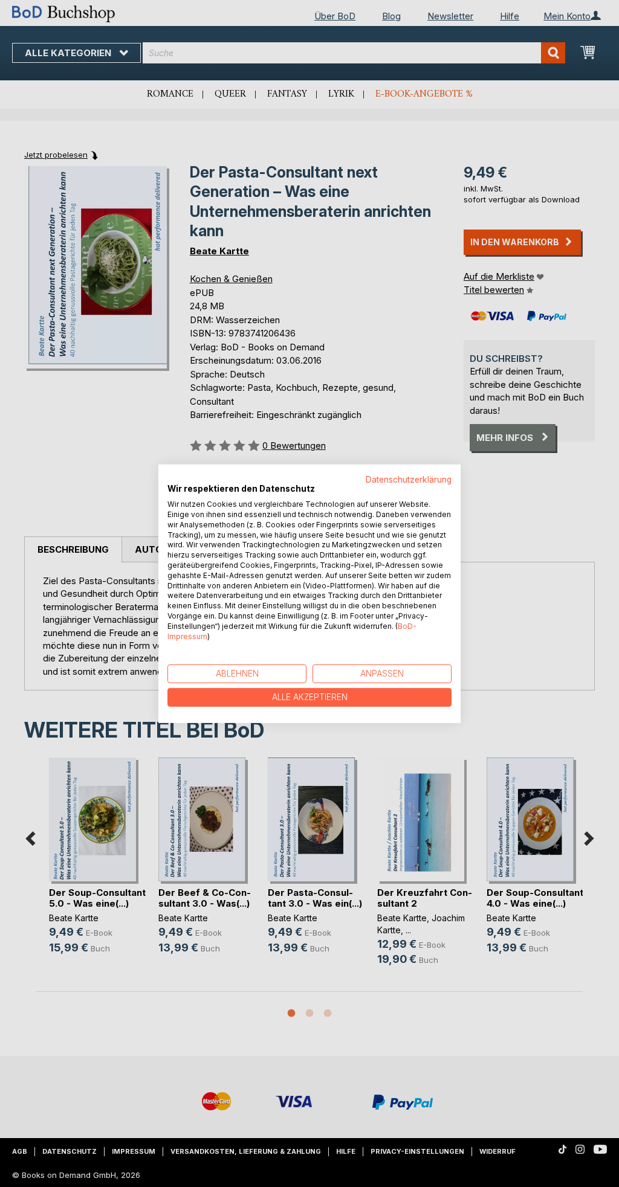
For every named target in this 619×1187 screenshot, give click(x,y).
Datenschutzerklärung (409, 479)
